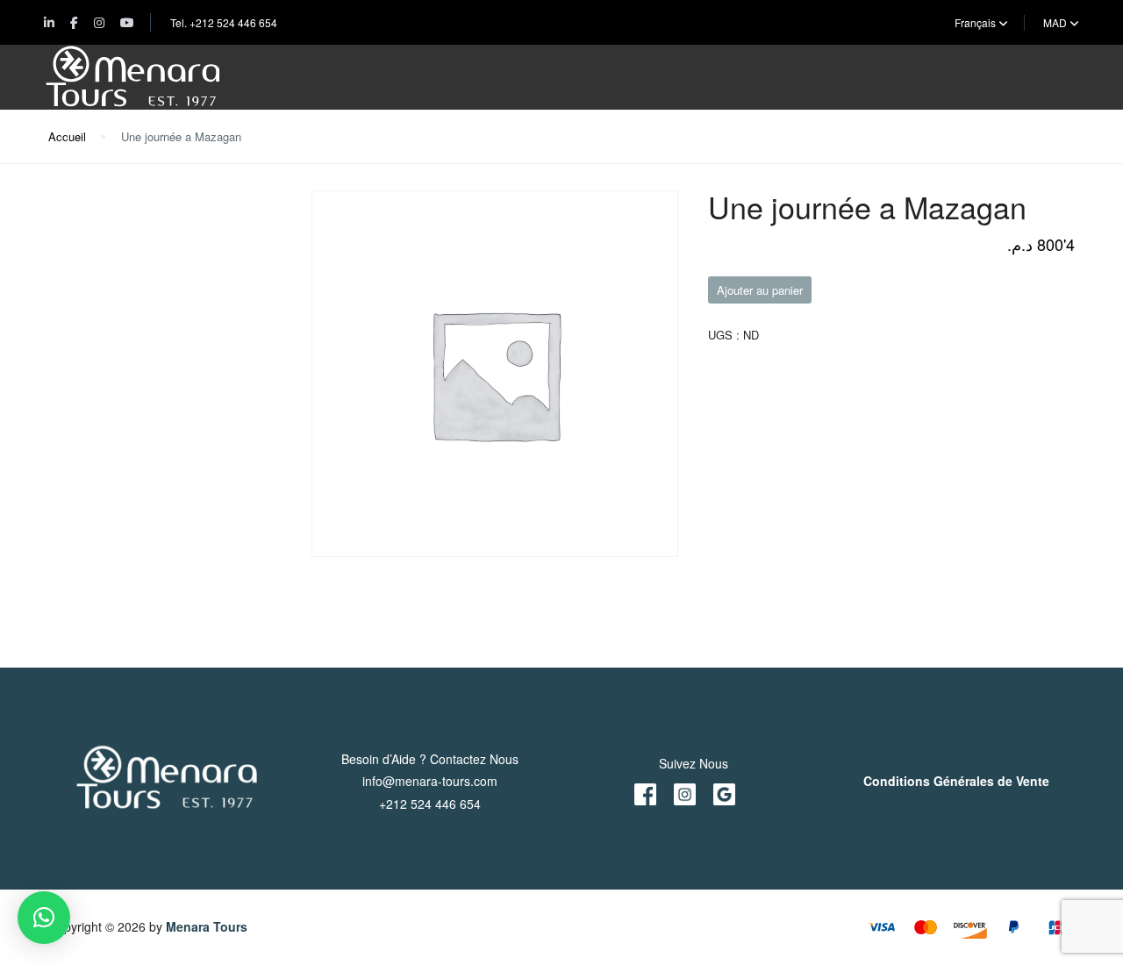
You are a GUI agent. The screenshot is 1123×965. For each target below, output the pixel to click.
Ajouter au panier (760, 290)
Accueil (67, 136)
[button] (44, 917)
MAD (1056, 22)
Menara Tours (206, 926)
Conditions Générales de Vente (956, 781)
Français (976, 22)
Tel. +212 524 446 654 (223, 22)
